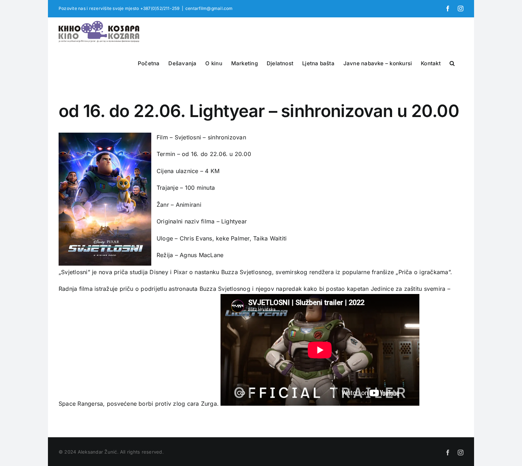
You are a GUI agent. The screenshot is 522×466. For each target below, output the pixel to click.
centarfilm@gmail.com (209, 8)
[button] (452, 62)
